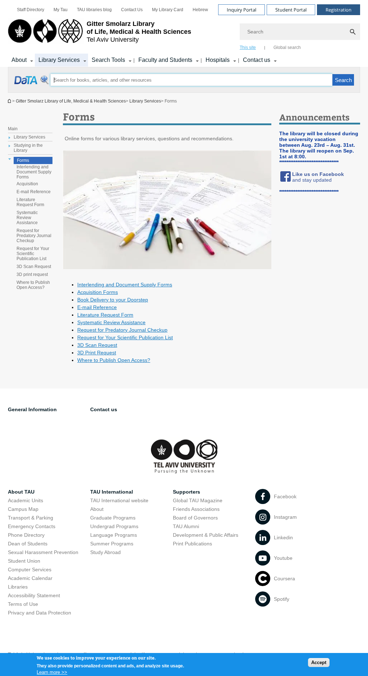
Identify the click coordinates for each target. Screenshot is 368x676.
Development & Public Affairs (205, 535)
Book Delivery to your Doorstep (112, 300)
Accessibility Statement (34, 595)
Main (13, 128)
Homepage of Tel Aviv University (10, 101)
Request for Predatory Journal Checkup (34, 235)
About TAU (21, 492)
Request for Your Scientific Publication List (33, 253)
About (19, 60)
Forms (23, 160)
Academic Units (25, 500)
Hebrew (200, 9)
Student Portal (291, 9)
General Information (32, 409)
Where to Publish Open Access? (33, 285)
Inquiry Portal (241, 9)
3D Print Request (96, 352)
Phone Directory (26, 535)
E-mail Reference (34, 191)
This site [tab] (248, 47)
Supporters (186, 492)
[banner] (184, 33)
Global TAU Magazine (197, 500)
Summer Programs (111, 543)
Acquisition (27, 183)
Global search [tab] (287, 47)
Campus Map (23, 509)
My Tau (61, 9)
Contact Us (132, 9)
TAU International (111, 492)
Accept (318, 662)
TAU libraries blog (94, 9)
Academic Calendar (30, 578)
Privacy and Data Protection (39, 613)
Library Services (59, 60)
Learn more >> (52, 672)
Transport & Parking (30, 518)
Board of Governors (195, 518)
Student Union (24, 561)
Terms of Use (23, 604)
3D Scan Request (34, 266)
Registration (338, 9)
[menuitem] (30, 10)
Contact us (256, 60)
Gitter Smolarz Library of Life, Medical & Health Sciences (71, 101)
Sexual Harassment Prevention (43, 552)
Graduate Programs (112, 518)
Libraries (18, 587)
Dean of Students (27, 543)
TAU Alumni (186, 526)
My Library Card (167, 9)
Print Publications (192, 543)
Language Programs (113, 535)
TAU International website (119, 500)
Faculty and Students (165, 60)
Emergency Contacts (31, 526)
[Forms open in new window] (32, 84)
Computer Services (29, 569)
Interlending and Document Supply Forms (34, 172)
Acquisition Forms (97, 292)
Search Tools (108, 60)
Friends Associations (196, 509)
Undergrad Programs (114, 526)
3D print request (32, 274)
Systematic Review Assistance (27, 217)
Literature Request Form (30, 202)
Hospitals (218, 60)
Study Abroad (105, 552)
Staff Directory (30, 9)
